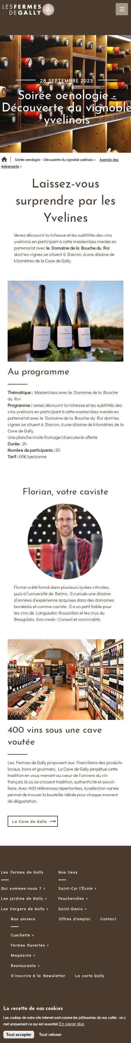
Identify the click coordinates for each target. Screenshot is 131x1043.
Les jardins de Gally (22, 898)
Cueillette (20, 934)
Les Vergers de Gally (23, 908)
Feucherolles (71, 898)
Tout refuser (50, 1034)
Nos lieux (68, 872)
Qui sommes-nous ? (21, 888)
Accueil (4, 161)
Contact (108, 918)
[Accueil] (28, 10)
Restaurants (23, 965)
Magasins (21, 955)
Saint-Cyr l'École (75, 888)
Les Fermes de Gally (22, 872)
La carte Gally (89, 975)
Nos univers (23, 918)
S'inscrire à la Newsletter (38, 975)
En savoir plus (71, 1024)
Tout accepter (18, 1034)
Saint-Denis (70, 908)
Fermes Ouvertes (28, 945)
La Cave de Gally (29, 821)
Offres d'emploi (75, 918)
